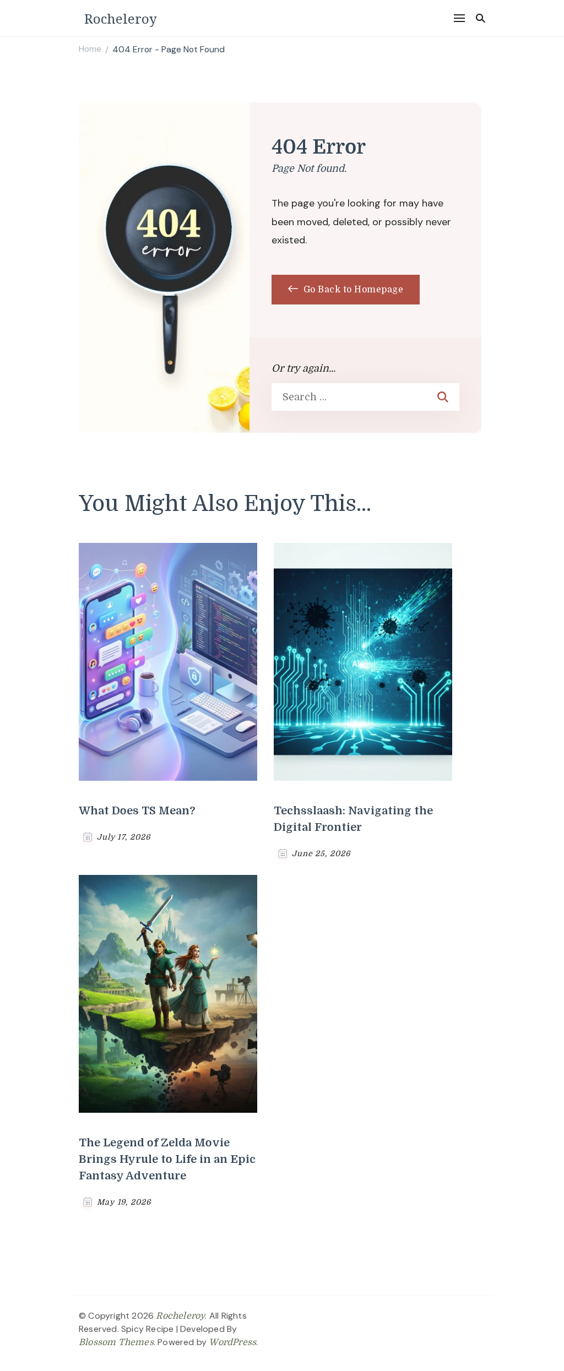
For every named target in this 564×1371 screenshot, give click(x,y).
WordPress (232, 1342)
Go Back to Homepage (352, 290)
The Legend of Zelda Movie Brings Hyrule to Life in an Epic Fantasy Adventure (167, 1159)
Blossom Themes (116, 1342)
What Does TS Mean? (137, 810)
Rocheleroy (120, 18)
